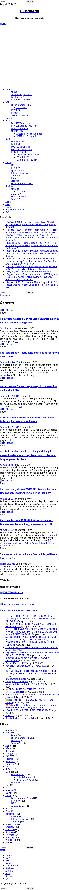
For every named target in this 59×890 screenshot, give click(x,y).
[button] (3, 23)
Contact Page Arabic (21, 94)
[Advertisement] (29, 56)
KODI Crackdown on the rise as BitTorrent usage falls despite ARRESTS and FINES (27, 419)
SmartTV (15, 199)
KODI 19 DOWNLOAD (21, 149)
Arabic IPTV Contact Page (29, 133)
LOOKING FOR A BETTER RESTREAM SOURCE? (28, 710)
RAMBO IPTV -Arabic (26, 136)
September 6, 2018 (9, 396)
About (14, 92)
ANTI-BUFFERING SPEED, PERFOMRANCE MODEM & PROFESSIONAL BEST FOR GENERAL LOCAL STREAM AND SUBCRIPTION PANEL (31, 632)
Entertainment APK (21, 105)
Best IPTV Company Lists (23, 123)
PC (6, 808)
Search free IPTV (19, 128)
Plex (7, 811)
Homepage (11, 764)
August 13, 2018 (8, 465)
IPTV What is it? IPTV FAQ (24, 126)
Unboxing (16, 194)
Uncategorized (12, 837)
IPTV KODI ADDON (25, 779)
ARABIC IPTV (17, 131)
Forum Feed (31, 610)
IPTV (7, 120)
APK (7, 102)
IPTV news (16, 168)
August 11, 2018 (8, 530)
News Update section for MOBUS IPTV (24, 684)
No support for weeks (16, 681)
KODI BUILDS (22, 157)
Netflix (8, 793)
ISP (12, 165)
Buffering (10, 715)
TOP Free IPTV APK (20, 115)
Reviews (9, 186)
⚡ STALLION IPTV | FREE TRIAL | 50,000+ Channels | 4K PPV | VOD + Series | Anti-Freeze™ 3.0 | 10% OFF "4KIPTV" (31, 619)
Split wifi (10, 829)
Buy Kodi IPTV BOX (14, 209)
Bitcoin (9, 751)
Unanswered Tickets (15, 679)
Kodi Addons (17, 141)
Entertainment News (22, 183)
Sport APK (21, 107)
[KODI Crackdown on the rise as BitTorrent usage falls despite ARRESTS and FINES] (6, 409)
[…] (16, 341)
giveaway (10, 761)
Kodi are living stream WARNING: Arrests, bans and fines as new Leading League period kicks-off (28, 491)
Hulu (13, 178)
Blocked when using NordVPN (20, 718)
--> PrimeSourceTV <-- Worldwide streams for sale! (31, 647)
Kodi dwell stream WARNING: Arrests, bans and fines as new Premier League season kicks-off (26, 522)
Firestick (15, 113)
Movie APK (10, 790)
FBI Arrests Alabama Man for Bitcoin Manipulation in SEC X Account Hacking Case (29, 320)
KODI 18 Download (20, 147)
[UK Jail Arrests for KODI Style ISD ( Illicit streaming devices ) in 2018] (6, 378)
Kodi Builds (16, 144)
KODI (8, 139)
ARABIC (9, 748)
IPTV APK (15, 110)
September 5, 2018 (9, 427)
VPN (7, 204)
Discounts (21, 191)
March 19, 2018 (7, 564)
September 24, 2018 (10, 362)
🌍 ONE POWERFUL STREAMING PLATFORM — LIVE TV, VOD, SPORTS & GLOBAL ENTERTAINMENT (30, 672)
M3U (7, 787)
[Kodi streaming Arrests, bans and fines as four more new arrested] (6, 344)
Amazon (15, 188)
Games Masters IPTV (16, 663)
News (8, 162)
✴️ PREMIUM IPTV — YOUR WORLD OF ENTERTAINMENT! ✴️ (24, 690)
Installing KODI (18, 152)
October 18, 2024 (9, 328)
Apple (8, 202)
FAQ (7, 212)
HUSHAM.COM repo (21, 99)
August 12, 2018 (8, 498)
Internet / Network (21, 173)
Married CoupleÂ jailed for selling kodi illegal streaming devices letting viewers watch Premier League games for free (28, 455)
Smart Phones (18, 196)
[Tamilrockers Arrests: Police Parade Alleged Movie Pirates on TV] (29, 545)
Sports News (17, 170)
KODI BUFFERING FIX (26, 160)
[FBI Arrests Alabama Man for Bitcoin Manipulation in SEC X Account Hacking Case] (6, 310)
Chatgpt (9, 753)
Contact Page (18, 97)
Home (8, 89)
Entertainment (24, 777)
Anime (14, 735)
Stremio (15, 181)
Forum (8, 207)
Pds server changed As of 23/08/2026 (24, 666)
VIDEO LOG (11, 840)
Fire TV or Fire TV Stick (27, 154)
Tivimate (15, 175)
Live (7, 785)
